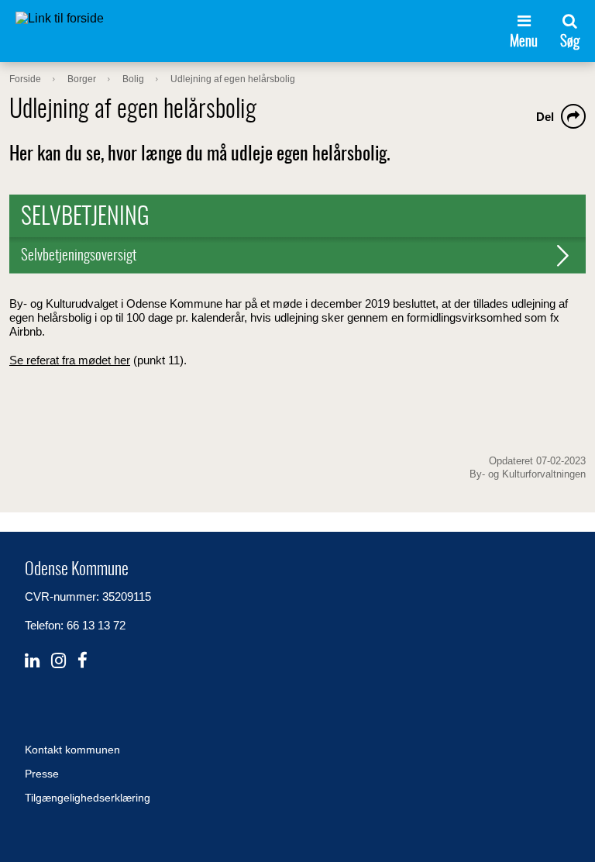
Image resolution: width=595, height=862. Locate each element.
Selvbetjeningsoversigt (78, 256)
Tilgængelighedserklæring (87, 797)
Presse (42, 773)
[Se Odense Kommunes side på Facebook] (82, 661)
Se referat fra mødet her (69, 360)
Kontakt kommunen (72, 749)
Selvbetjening (85, 217)
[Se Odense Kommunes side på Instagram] (58, 661)
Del (545, 116)
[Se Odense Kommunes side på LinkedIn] (32, 661)
